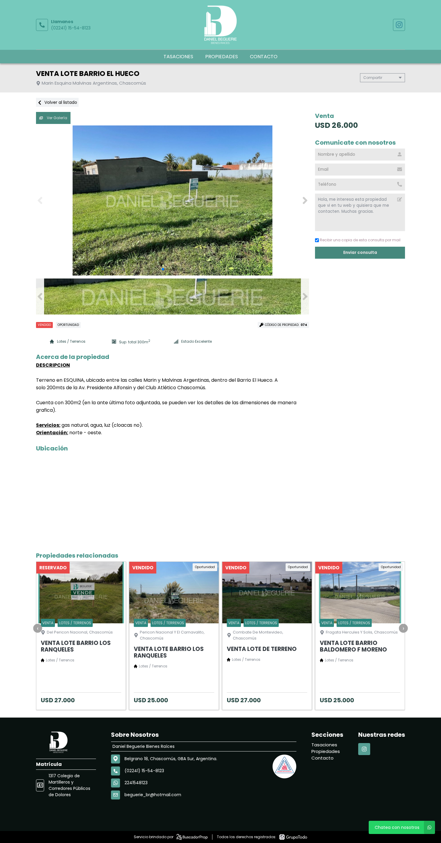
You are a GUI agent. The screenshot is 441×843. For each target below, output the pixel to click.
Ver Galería (56, 117)
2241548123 (136, 783)
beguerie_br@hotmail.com (152, 795)
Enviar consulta (360, 252)
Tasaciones (178, 56)
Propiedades (221, 56)
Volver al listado (60, 102)
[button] (305, 200)
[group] (172, 200)
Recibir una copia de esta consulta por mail (360, 239)
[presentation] (37, 628)
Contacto (264, 56)
